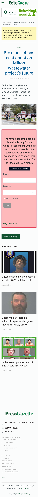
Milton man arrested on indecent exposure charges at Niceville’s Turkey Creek (17, 321)
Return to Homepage (11, 237)
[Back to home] (19, 3)
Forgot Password (10, 223)
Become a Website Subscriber (19, 169)
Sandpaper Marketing (23, 494)
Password (7, 186)
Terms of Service (25, 488)
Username (7, 174)
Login (3, 477)
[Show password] (33, 192)
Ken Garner (25, 79)
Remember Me (11, 198)
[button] (3, 3)
